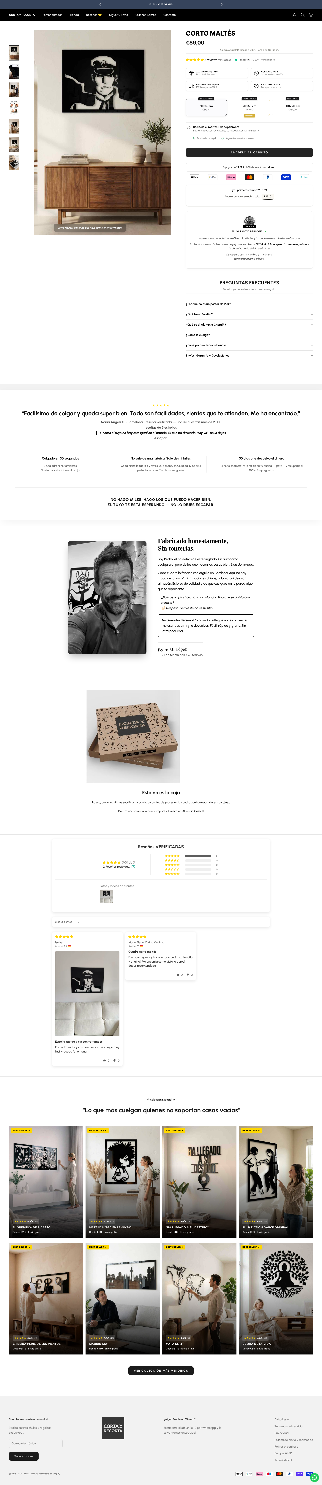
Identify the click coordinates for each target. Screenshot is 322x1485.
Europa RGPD (283, 1453)
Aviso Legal (281, 1419)
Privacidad (281, 1433)
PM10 (268, 196)
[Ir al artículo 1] (14, 53)
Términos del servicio (288, 1426)
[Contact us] (314, 1477)
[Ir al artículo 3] (14, 126)
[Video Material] (14, 71)
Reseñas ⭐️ (94, 15)
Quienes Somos (145, 15)
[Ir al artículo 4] (14, 144)
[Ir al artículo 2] (14, 89)
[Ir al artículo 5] (14, 162)
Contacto (169, 15)
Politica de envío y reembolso (293, 1440)
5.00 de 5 (128, 862)
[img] (64, 937)
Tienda (74, 15)
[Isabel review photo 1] (87, 994)
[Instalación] (14, 108)
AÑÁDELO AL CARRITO (249, 152)
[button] (172, 856)
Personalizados (52, 15)
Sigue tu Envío (118, 15)
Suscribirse (23, 1456)
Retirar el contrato (286, 1446)
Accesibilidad (283, 1460)
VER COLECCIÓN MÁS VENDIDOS (161, 1370)
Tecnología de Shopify (49, 1474)
